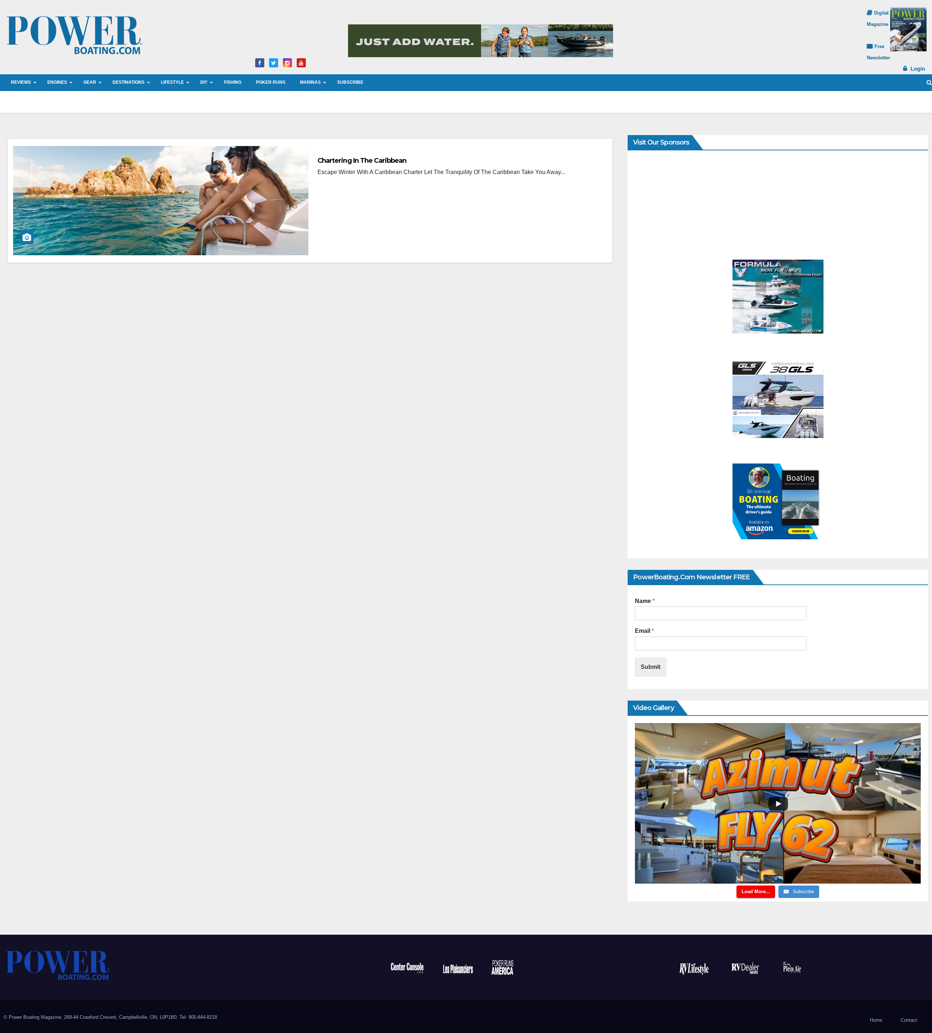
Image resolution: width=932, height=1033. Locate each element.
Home (876, 1020)
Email (644, 631)
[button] (929, 82)
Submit (650, 667)
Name (645, 601)
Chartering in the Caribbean (362, 161)
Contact (909, 1020)
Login (918, 69)
